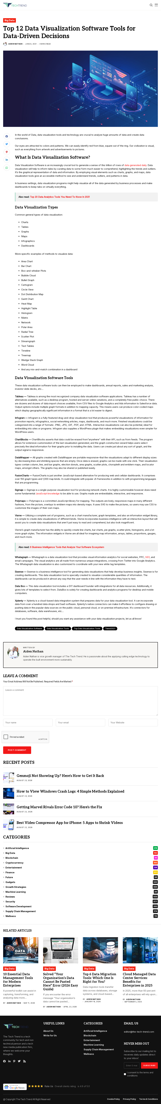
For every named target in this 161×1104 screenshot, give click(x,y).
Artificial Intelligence (81, 848)
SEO (147, 557)
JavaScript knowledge (48, 493)
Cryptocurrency (81, 862)
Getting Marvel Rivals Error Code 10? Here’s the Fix (59, 807)
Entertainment (81, 867)
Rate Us (48, 1086)
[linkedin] (9, 1061)
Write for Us (50, 1035)
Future (81, 877)
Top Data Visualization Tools (87, 628)
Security (81, 901)
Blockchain (81, 858)
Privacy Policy (129, 1099)
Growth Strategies (81, 887)
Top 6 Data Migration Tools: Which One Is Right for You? (99, 978)
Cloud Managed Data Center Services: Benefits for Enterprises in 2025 (139, 979)
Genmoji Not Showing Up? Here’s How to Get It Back (60, 776)
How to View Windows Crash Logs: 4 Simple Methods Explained (70, 791)
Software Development (81, 906)
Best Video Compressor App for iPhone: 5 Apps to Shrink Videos (70, 823)
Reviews (81, 896)
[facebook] (4, 1061)
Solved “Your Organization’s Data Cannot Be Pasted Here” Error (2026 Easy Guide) (60, 981)
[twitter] (19, 1061)
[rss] (24, 1061)
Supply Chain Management (81, 911)
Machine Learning (81, 891)
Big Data (9, 20)
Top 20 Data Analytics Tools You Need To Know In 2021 (60, 196)
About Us (48, 1031)
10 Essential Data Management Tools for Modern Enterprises (18, 979)
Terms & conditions (148, 1099)
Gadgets (81, 882)
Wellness (81, 916)
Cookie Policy (113, 1099)
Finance (81, 872)
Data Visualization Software (29, 628)
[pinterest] (14, 1061)
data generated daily (135, 165)
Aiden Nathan (15, 44)
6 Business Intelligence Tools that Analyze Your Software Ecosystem (67, 547)
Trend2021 (110, 628)
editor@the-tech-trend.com (139, 1031)
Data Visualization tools (58, 628)
